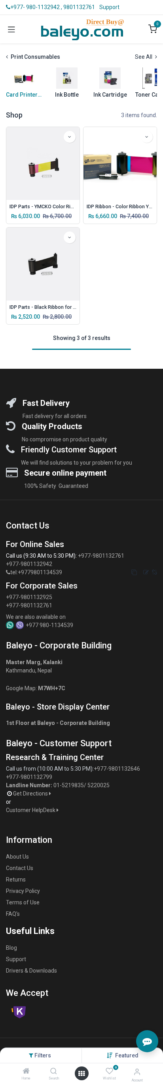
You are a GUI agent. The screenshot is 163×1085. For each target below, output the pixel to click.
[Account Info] (137, 1071)
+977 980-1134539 (49, 625)
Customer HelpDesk (31, 810)
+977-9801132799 (29, 777)
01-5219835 (68, 785)
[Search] (53, 1071)
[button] (126, 1055)
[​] (8, 572)
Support (109, 7)
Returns (16, 879)
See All (144, 57)
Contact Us (19, 868)
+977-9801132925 (29, 597)
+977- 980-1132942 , (36, 7)
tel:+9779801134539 (36, 572)
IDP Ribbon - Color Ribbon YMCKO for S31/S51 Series (120, 206)
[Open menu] (81, 1073)
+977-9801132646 (117, 769)
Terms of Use (23, 902)
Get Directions (31, 793)
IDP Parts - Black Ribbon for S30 (42, 307)
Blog (11, 948)
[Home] (26, 1071)
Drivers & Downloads (31, 970)
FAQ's (13, 914)
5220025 (98, 785)
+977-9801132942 (29, 564)
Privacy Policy (23, 891)
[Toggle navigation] (11, 29)
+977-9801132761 (101, 556)
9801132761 (79, 7)
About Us (17, 856)
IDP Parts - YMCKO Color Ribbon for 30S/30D (42, 206)
